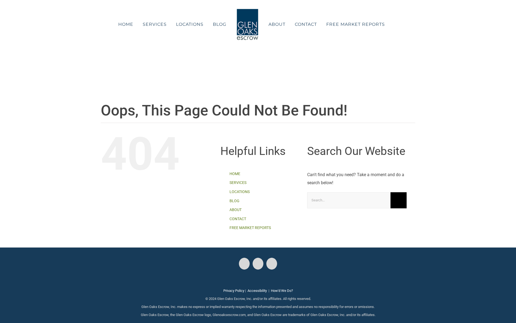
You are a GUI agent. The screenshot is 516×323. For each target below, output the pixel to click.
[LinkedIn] (271, 264)
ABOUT (236, 210)
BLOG (234, 201)
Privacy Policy (233, 291)
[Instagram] (258, 264)
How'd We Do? (282, 291)
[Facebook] (244, 264)
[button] (382, 24)
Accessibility (257, 291)
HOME (235, 174)
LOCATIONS (240, 192)
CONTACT (238, 219)
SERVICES (238, 182)
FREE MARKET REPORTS (250, 228)
